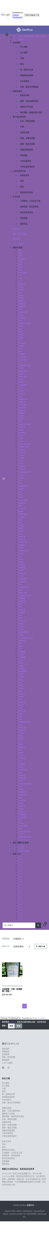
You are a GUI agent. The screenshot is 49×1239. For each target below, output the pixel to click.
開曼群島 (21, 775)
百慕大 (21, 660)
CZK (20, 871)
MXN (20, 890)
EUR (20, 876)
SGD (20, 910)
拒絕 (18, 1026)
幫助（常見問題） (20, 234)
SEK (20, 907)
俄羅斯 (21, 301)
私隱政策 (5, 1054)
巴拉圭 (21, 475)
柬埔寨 (21, 562)
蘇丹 (20, 750)
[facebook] (3, 1067)
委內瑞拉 (21, 433)
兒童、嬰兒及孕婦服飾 (29, 87)
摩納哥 (21, 528)
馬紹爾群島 (22, 814)
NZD (20, 896)
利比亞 (21, 315)
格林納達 (21, 568)
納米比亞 (21, 694)
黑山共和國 (22, 826)
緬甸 (20, 699)
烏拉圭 (21, 629)
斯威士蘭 (21, 537)
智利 (20, 556)
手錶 (22, 58)
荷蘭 (20, 725)
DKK (20, 873)
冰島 (20, 309)
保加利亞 (21, 304)
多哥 (20, 421)
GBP (20, 879)
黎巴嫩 (21, 823)
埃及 (20, 396)
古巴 (20, 363)
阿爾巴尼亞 (22, 795)
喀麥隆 (21, 379)
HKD (20, 882)
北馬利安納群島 (24, 831)
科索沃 (21, 680)
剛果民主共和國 (24, 323)
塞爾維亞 (21, 413)
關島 (20, 828)
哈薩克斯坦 (22, 371)
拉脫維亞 (21, 517)
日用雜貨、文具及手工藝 (30, 201)
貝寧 (20, 761)
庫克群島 (21, 503)
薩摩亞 (21, 744)
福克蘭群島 (22, 671)
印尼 (20, 348)
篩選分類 (41, 946)
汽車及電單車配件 (27, 167)
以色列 (21, 287)
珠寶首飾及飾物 (26, 75)
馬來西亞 (21, 259)
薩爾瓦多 (21, 747)
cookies (13, 1022)
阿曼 (20, 786)
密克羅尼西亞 (23, 447)
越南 (20, 772)
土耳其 (21, 388)
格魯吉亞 (21, 573)
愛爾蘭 (21, 511)
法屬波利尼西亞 (24, 596)
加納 (20, 329)
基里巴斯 (21, 402)
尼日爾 (21, 455)
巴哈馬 (21, 464)
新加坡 (21, 548)
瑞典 (20, 646)
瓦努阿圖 (21, 652)
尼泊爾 (21, 458)
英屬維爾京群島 (24, 722)
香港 (20, 253)
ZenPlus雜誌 (18, 244)
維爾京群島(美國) (25, 837)
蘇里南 (21, 753)
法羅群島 (21, 598)
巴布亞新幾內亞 (24, 472)
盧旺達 (21, 663)
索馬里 (21, 697)
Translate (41, 1018)
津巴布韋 (21, 610)
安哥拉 (21, 438)
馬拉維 (21, 803)
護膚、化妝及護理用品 (29, 101)
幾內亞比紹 (22, 500)
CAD (20, 862)
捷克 (20, 523)
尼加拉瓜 (21, 450)
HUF (20, 885)
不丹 (20, 270)
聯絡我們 (16, 239)
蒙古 (20, 741)
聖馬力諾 (21, 711)
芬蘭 (20, 719)
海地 (20, 615)
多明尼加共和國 (24, 424)
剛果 (20, 320)
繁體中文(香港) (24, 851)
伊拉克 (21, 290)
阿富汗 (21, 781)
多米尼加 (21, 427)
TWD (20, 916)
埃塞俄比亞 (22, 399)
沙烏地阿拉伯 (23, 587)
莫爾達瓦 (21, 730)
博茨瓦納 (21, 343)
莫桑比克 (21, 727)
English (21, 845)
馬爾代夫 (21, 812)
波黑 (20, 607)
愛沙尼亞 (21, 509)
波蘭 (20, 604)
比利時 (21, 576)
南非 (20, 340)
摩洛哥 (21, 525)
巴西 (20, 483)
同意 (11, 1026)
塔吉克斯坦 (22, 405)
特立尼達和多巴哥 (25, 638)
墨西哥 (21, 419)
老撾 (20, 708)
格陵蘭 (21, 570)
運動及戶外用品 (26, 107)
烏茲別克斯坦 (23, 632)
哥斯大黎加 (22, 377)
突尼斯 (21, 685)
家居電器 (23, 155)
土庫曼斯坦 (22, 385)
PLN (20, 901)
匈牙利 (21, 334)
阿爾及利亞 (22, 792)
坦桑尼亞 (21, 393)
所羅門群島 (22, 514)
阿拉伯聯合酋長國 (25, 784)
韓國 (20, 798)
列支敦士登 (22, 312)
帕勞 (20, 494)
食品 (22, 181)
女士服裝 (23, 52)
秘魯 (20, 683)
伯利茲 (21, 295)
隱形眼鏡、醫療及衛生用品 (31, 112)
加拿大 (21, 326)
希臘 (20, 492)
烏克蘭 (21, 624)
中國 (20, 261)
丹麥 (20, 275)
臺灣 (20, 250)
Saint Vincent (23, 840)
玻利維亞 (21, 641)
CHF (20, 865)
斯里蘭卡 (21, 545)
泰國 (20, 267)
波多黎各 (21, 601)
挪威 (20, 520)
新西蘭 (21, 553)
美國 (20, 264)
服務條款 (5, 1051)
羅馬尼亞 (21, 702)
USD (20, 918)
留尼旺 (21, 655)
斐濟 (20, 534)
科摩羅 (21, 677)
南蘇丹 (21, 337)
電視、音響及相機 (27, 138)
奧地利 (21, 430)
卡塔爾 (21, 346)
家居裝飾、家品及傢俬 (29, 207)
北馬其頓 (21, 800)
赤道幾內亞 (22, 770)
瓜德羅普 (21, 565)
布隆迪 (21, 489)
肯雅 (20, 716)
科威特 (21, 674)
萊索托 (21, 736)
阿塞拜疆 (21, 778)
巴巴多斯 (21, 469)
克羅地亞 (21, 306)
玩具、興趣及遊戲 (27, 121)
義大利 (21, 705)
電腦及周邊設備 (26, 149)
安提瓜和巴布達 (24, 444)
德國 (20, 506)
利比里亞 (21, 318)
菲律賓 (21, 733)
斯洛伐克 (21, 539)
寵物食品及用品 (26, 192)
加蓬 (20, 332)
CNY (20, 868)
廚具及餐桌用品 (26, 212)
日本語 (21, 848)
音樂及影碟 (24, 132)
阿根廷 (21, 789)
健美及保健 (24, 95)
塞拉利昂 (21, 410)
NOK (20, 893)
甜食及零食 (24, 175)
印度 (20, 351)
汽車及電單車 (25, 161)
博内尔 (21, 834)
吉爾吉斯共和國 (24, 365)
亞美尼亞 (21, 284)
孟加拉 (21, 436)
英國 (20, 713)
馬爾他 (21, 809)
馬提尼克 (21, 806)
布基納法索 (22, 486)
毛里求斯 (21, 582)
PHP (20, 899)
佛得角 (21, 298)
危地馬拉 (21, 354)
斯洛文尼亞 (22, 542)
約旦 (20, 691)
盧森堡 (21, 666)
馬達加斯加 (22, 817)
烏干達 (21, 626)
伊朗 (20, 292)
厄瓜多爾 (21, 357)
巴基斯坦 (21, 466)
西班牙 (21, 756)
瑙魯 (20, 643)
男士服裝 (23, 47)
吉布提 (21, 368)
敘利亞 (21, 531)
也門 (20, 281)
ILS (19, 887)
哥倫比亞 (21, 374)
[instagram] (8, 1067)
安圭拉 (21, 441)
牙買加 (21, 635)
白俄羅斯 (21, 657)
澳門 (20, 256)
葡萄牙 (21, 739)
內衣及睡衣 (24, 81)
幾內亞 (21, 497)
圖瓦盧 (21, 382)
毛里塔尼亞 (22, 579)
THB (20, 913)
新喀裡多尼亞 (23, 551)
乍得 (20, 278)
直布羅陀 (21, 669)
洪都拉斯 (21, 612)
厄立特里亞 (22, 360)
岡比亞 (21, 461)
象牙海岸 (21, 758)
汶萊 (20, 584)
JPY (20, 857)
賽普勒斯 (21, 764)
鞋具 (22, 64)
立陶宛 (21, 688)
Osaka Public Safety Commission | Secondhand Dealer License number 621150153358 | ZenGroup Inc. (24, 1214)
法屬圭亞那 (22, 593)
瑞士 (20, 649)
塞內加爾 (21, 407)
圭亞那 (21, 391)
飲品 (22, 186)
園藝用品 (23, 224)
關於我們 (16, 229)
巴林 (20, 480)
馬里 (20, 820)
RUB (20, 904)
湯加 (20, 618)
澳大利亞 (21, 621)
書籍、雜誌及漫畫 (27, 144)
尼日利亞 (21, 452)
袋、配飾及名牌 (26, 70)
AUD (20, 859)
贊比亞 (21, 767)
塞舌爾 (21, 416)
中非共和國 (22, 273)
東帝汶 (21, 559)
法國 (20, 590)
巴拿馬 (21, 478)
